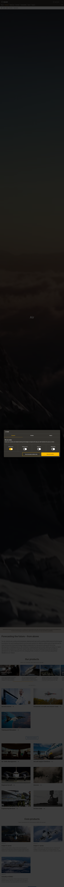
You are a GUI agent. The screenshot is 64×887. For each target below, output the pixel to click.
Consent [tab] (13, 435)
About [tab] (50, 435)
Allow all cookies (50, 454)
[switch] (25, 449)
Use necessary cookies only (31, 454)
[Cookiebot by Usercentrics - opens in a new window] (53, 432)
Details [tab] (32, 435)
